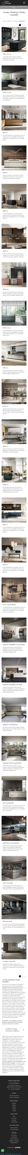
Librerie (14, 1103)
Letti (14, 1116)
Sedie (14, 1110)
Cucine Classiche (14, 1097)
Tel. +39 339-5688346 (14, 1089)
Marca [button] (4, 21)
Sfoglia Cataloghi (14, 1141)
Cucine (5, 6)
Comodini (14, 1118)
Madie (14, 1105)
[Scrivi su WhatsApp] (2, 1150)
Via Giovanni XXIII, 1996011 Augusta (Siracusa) (14, 1086)
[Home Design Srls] (6, 3)
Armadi (14, 1120)
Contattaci (14, 1137)
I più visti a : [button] (22, 21)
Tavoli (14, 1109)
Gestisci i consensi (16, 1154)
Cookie (7, 1154)
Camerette (14, 1122)
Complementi (14, 1129)
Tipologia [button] (15, 21)
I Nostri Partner (14, 1139)
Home (2, 6)
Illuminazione (14, 1127)
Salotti (14, 1107)
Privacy (2, 1154)
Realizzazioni (14, 1142)
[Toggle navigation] (24, 3)
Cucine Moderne (12, 6)
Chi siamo (14, 1135)
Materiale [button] (9, 21)
